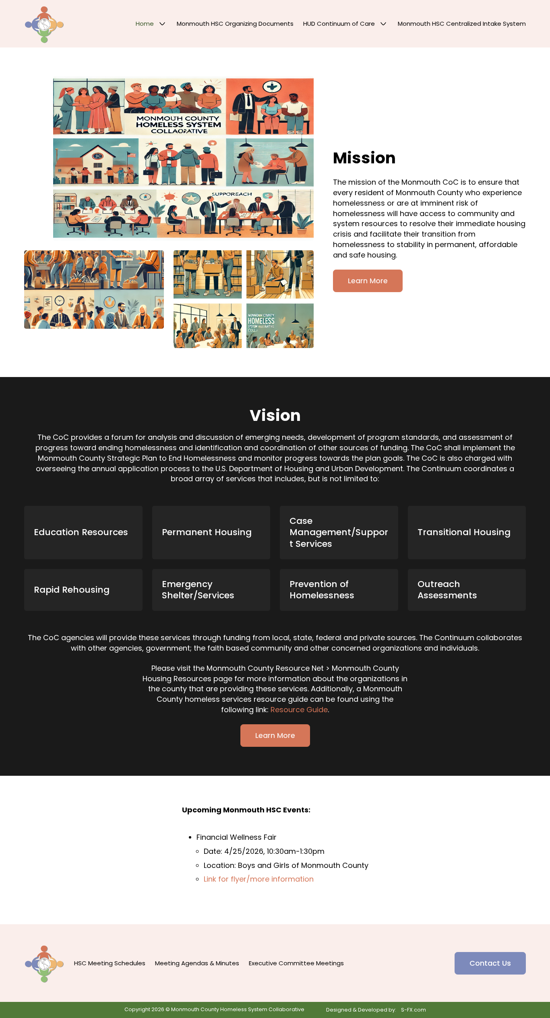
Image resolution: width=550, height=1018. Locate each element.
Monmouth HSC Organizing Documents (235, 23)
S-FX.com (413, 1009)
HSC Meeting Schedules (109, 963)
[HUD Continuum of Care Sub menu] (383, 24)
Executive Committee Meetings (296, 963)
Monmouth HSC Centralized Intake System (462, 23)
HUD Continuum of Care (339, 23)
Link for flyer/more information (259, 879)
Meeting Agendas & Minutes (197, 963)
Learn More (368, 281)
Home (145, 23)
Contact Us (490, 963)
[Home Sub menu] (162, 24)
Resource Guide (299, 710)
